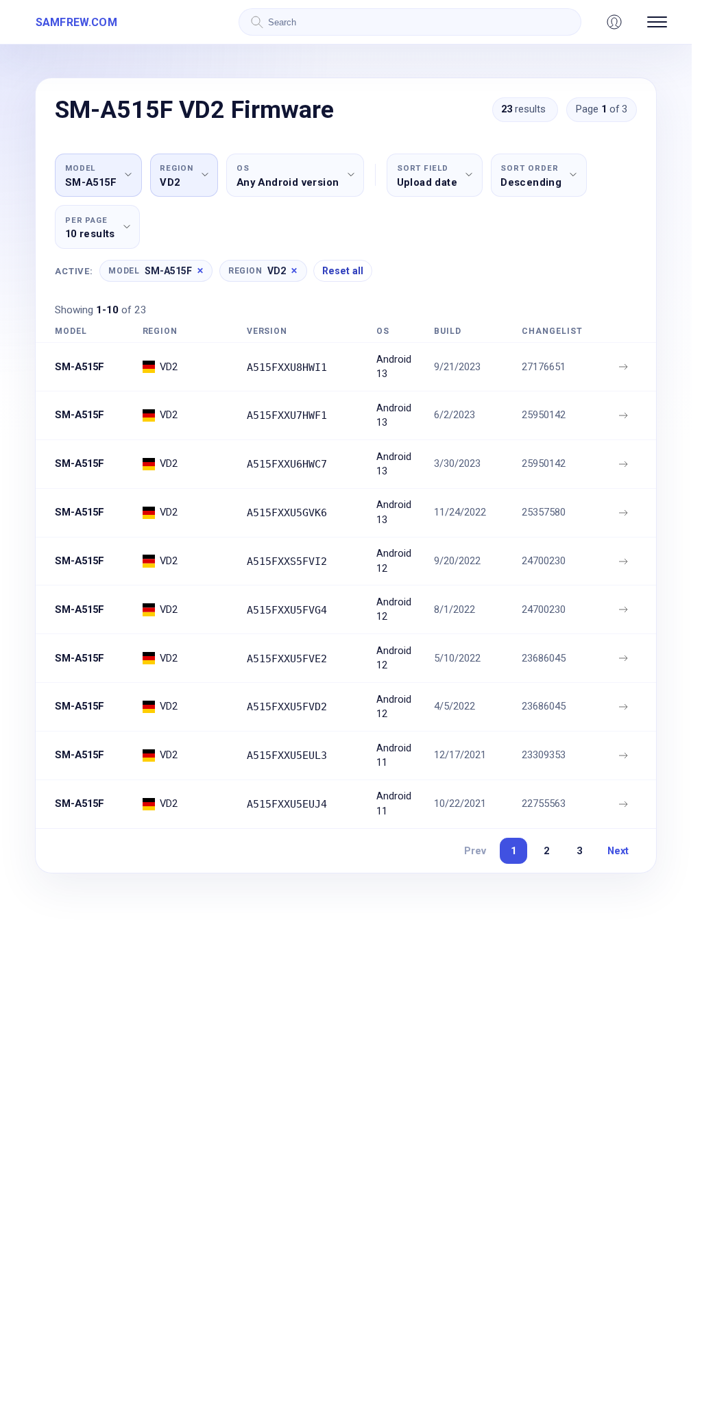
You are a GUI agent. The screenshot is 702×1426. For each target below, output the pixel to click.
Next (618, 851)
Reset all (342, 270)
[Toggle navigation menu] (657, 21)
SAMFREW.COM (76, 22)
